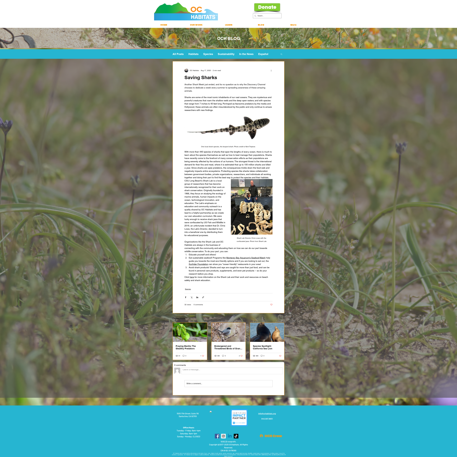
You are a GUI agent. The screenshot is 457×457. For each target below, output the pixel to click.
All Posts (178, 54)
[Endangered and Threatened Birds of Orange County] (228, 332)
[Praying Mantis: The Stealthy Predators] (190, 332)
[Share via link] (203, 297)
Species (208, 54)
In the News (246, 54)
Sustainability (226, 54)
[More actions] (271, 70)
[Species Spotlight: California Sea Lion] (267, 332)
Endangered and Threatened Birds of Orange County (228, 347)
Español (263, 54)
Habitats (193, 54)
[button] (281, 54)
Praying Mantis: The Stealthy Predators (186, 347)
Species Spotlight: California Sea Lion (262, 347)
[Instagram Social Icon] (223, 407)
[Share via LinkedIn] (197, 297)
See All (281, 318)
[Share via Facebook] (185, 297)
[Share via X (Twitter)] (191, 297)
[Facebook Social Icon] (217, 407)
